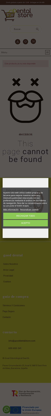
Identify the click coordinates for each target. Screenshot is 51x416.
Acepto (25, 223)
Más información (11, 209)
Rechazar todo (25, 216)
